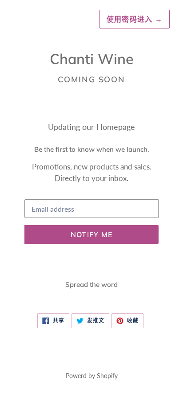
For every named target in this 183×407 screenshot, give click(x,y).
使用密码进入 (135, 19)
